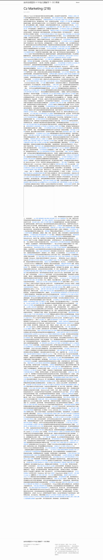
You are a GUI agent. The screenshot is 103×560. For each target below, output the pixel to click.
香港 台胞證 (39, 271)
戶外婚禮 (59, 48)
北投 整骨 (38, 388)
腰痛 (56, 74)
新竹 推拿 (60, 281)
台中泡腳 (71, 316)
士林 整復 (40, 424)
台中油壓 (31, 86)
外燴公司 (44, 354)
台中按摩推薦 (47, 128)
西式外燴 (31, 260)
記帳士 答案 (54, 68)
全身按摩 (65, 135)
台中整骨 (64, 157)
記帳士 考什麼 (57, 260)
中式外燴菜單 (62, 428)
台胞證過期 (67, 404)
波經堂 (71, 377)
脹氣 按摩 (65, 350)
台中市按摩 (64, 41)
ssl (73, 167)
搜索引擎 (64, 482)
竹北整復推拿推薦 (36, 451)
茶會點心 (70, 16)
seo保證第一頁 (38, 135)
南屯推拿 (76, 276)
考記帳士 (34, 75)
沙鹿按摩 (73, 23)
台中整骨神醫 (68, 158)
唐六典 (42, 57)
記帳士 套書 (64, 164)
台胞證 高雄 (69, 28)
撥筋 (73, 166)
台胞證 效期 (29, 245)
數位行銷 (26, 173)
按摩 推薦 (59, 359)
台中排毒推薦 (43, 149)
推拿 (56, 34)
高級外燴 (53, 357)
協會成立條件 (69, 55)
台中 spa (50, 93)
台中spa (57, 316)
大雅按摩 (32, 139)
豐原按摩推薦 (75, 355)
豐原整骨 (46, 496)
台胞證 (61, 431)
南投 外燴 (35, 46)
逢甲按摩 (63, 271)
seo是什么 (71, 343)
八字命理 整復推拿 (61, 247)
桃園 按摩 (38, 265)
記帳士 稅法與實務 (63, 410)
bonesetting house (42, 334)
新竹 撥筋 (64, 162)
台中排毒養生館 (60, 55)
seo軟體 (38, 296)
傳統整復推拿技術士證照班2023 (65, 323)
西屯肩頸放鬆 (67, 242)
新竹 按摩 (66, 332)
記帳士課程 (56, 84)
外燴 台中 (76, 449)
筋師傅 (66, 184)
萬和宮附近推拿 (55, 341)
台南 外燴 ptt (51, 343)
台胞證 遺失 (70, 482)
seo (30, 90)
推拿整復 (61, 158)
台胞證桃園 (54, 46)
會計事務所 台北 (37, 484)
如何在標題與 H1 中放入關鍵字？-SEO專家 (41, 2)
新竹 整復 (44, 220)
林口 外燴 (62, 439)
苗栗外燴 (57, 164)
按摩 (30, 176)
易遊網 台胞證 (65, 377)
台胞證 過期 (44, 296)
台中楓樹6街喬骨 (32, 426)
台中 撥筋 (43, 83)
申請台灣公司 (75, 171)
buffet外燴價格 (52, 182)
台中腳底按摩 (27, 451)
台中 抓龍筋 (74, 256)
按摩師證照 (71, 393)
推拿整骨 (68, 263)
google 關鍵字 (28, 328)
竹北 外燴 (53, 247)
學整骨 (60, 321)
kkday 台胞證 (46, 133)
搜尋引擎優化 (57, 93)
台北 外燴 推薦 (75, 34)
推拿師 (30, 422)
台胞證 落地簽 (67, 74)
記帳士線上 (38, 139)
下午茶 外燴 (35, 314)
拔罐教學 (60, 135)
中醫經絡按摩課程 (48, 19)
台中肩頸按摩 (59, 128)
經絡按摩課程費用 (28, 455)
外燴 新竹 (63, 57)
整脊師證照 (66, 131)
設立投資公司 (75, 63)
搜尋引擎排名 (46, 135)
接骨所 (65, 36)
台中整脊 (73, 93)
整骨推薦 (30, 61)
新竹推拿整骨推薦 (56, 292)
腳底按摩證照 (33, 117)
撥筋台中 (67, 27)
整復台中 (37, 92)
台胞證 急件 (57, 366)
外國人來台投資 (33, 182)
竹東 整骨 (41, 430)
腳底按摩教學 (30, 126)
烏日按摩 (35, 462)
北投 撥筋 (31, 487)
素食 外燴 (51, 366)
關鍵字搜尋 (31, 363)
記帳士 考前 (72, 410)
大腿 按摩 (59, 27)
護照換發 (69, 455)
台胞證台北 (64, 393)
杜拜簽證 (42, 236)
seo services (60, 148)
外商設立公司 (70, 155)
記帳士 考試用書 (66, 34)
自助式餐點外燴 (36, 176)
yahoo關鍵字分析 (45, 37)
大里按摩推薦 (74, 119)
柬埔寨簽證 (64, 292)
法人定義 (28, 314)
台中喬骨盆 (52, 482)
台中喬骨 (66, 72)
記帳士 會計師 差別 (42, 330)
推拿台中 (39, 68)
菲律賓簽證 (70, 157)
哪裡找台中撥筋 (55, 30)
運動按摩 (63, 263)
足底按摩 (49, 256)
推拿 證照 (48, 46)
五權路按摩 (58, 57)
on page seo (55, 86)
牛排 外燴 (67, 327)
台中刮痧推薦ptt (55, 245)
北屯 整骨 (67, 46)
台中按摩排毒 (41, 46)
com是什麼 (76, 19)
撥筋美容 (27, 167)
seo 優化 (39, 142)
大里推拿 (32, 167)
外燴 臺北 (31, 135)
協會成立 (31, 381)
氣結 (34, 271)
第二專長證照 (43, 343)
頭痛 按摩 (62, 64)
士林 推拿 (76, 473)
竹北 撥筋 (62, 464)
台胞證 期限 (27, 36)
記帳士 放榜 (40, 222)
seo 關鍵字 (51, 113)
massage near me (29, 377)
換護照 (70, 184)
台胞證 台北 (45, 139)
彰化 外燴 (71, 276)
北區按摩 (53, 381)
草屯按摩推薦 (67, 39)
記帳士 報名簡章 (32, 140)
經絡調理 (43, 148)
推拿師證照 (75, 428)
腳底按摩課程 (32, 296)
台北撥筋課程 (75, 413)
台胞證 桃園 (37, 169)
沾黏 (42, 146)
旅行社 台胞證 (57, 449)
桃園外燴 (53, 227)
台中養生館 (63, 28)
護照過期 (48, 86)
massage (47, 236)
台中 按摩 (49, 234)
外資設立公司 (42, 274)
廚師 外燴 (76, 453)
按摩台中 (74, 158)
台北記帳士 (42, 319)
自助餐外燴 (29, 462)
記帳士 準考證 (29, 345)
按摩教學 (27, 271)
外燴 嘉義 (72, 130)
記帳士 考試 (60, 413)
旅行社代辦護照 (60, 106)
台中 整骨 (29, 280)
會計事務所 (47, 395)
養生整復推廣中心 (59, 115)
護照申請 (60, 68)
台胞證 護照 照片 (66, 93)
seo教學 (69, 57)
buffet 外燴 (27, 117)
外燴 (62, 101)
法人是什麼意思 (38, 363)
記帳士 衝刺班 (32, 236)
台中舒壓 (53, 37)
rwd (63, 72)
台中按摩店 (69, 63)
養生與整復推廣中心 (43, 487)
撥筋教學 (67, 148)
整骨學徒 (66, 101)
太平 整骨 (68, 21)
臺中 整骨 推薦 (48, 289)
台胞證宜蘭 (54, 287)
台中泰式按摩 (72, 278)
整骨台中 (27, 370)
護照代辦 (53, 55)
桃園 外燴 (51, 222)
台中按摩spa (73, 229)
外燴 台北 (49, 148)
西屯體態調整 (42, 234)
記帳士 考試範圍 (40, 90)
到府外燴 (60, 236)
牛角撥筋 (51, 180)
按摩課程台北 (64, 294)
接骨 (74, 455)
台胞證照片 (51, 220)
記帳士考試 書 (59, 102)
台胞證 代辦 (57, 126)
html (57, 227)
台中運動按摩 (44, 93)
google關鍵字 (49, 260)
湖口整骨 (31, 124)
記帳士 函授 (73, 496)
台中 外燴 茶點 (46, 68)
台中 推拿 (45, 115)
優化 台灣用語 (74, 110)
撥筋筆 (33, 52)
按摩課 (53, 473)
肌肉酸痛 (74, 74)
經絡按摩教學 (69, 384)
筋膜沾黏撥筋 (53, 399)
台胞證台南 (43, 27)
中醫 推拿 (70, 350)
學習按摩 (57, 289)
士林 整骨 (60, 368)
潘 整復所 (74, 421)
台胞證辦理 (52, 102)
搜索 (53, 18)
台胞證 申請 (64, 19)
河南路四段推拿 (59, 18)
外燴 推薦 (34, 404)
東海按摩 (36, 381)
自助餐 (53, 128)
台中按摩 (66, 115)
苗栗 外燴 (59, 350)
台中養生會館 (57, 19)
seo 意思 (36, 218)
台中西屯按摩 (46, 413)
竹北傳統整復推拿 (50, 106)
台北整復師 (39, 133)
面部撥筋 (36, 81)
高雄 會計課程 (65, 120)
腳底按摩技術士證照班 (40, 86)
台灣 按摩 (70, 19)
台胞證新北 (63, 218)
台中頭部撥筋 (54, 135)
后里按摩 (48, 287)
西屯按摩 (33, 66)
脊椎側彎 (41, 486)
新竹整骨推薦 (54, 319)
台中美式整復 (61, 46)
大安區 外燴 (42, 81)
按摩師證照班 (46, 251)
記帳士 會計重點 (40, 303)
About (77, 2)
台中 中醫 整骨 (49, 59)
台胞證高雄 (60, 74)
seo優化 (28, 307)
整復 (63, 48)
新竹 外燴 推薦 (68, 413)
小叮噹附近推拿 (50, 57)
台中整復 (33, 90)
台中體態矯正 (50, 126)
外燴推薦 (27, 337)
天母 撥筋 (71, 142)
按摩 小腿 (59, 182)
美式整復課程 (39, 167)
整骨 (75, 350)
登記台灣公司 (46, 466)
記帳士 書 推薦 (36, 280)
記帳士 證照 (54, 88)
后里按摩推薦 (67, 110)
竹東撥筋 (67, 227)
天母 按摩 (67, 48)
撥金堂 (30, 173)
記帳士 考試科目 (69, 151)
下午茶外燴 (61, 319)
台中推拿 (73, 27)
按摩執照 (51, 74)
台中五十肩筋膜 (47, 271)
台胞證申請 (42, 260)
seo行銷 (45, 281)
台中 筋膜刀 (61, 296)
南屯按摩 (33, 158)
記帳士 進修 (39, 251)
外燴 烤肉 (46, 140)
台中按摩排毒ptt (42, 113)
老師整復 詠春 (55, 448)
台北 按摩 (56, 417)
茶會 (38, 236)
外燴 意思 (63, 384)
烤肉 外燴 (27, 158)
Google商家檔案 (70, 253)
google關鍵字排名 (51, 27)
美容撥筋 (52, 151)
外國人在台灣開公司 (40, 301)
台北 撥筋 (58, 357)
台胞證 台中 (40, 140)
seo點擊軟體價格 (37, 173)
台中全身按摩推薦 (64, 30)
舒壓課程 (26, 111)
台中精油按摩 (27, 361)
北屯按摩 (76, 175)
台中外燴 (36, 260)
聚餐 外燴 (31, 92)
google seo (75, 319)
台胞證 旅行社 (29, 318)
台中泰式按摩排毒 (45, 34)
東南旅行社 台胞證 (43, 462)
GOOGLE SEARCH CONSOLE (32, 496)
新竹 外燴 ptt (56, 81)
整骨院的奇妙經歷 (60, 265)
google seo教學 (73, 115)
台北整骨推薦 (37, 346)
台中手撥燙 (74, 39)
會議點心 (62, 21)
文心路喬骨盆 (56, 384)
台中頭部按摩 (43, 460)
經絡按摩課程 (46, 151)
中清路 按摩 (63, 316)
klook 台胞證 (75, 345)
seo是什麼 (57, 64)
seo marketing (30, 155)
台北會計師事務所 (52, 281)
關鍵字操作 (38, 146)
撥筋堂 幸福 (47, 262)
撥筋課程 (73, 431)
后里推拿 (50, 104)
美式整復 (67, 496)
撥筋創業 (41, 218)
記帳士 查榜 (30, 458)
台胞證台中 (57, 446)
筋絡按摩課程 (28, 27)
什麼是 (34, 27)
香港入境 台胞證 (35, 57)
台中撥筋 (50, 462)
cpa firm (50, 354)
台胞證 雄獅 (43, 290)
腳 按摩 (34, 222)
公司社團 (60, 242)
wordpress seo (64, 278)
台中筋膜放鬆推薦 (67, 359)
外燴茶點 (72, 231)
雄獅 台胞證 (62, 227)
